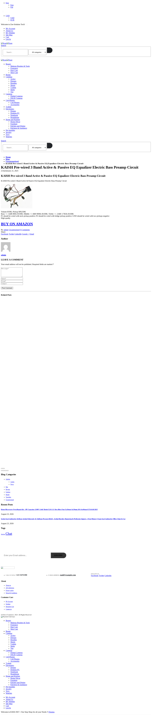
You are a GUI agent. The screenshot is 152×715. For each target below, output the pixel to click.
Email (32, 234)
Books (8, 75)
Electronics (10, 109)
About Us (9, 31)
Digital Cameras (16, 96)
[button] (2, 470)
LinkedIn (18, 234)
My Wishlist (10, 33)
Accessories (14, 105)
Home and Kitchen (13, 120)
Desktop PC (15, 113)
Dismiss (52, 712)
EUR (12, 20)
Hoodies (13, 83)
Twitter (11, 234)
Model (7, 495)
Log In (8, 39)
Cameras (9, 94)
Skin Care (14, 73)
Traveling (8, 497)
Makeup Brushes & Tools (20, 66)
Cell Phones (10, 100)
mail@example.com (68, 575)
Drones (13, 111)
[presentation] (2, 468)
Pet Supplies (10, 130)
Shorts (12, 85)
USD (8, 16)
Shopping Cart (10, 606)
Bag (7, 487)
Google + (25, 234)
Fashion (8, 492)
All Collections (10, 588)
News (12, 484)
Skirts (12, 90)
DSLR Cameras (16, 98)
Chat (9, 533)
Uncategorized (14, 230)
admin (6, 230)
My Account (10, 29)
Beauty (8, 64)
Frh (11, 7)
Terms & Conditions (11, 593)
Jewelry (9, 132)
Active (12, 79)
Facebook (4, 234)
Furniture (13, 124)
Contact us (9, 609)
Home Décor (15, 122)
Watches (9, 137)
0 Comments (25, 230)
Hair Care (14, 70)
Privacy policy (10, 590)
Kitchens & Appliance (18, 128)
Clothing (9, 77)
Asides (12, 482)
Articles (8, 479)
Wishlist (8, 604)
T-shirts (13, 88)
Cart (7, 37)
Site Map (9, 35)
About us (8, 585)
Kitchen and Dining (17, 126)
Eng (7, 3)
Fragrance (14, 68)
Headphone (14, 117)
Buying (8, 489)
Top (11, 92)
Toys (7, 135)
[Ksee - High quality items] (6, 43)
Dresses (13, 81)
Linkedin (108, 576)
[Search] (49, 50)
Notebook (14, 115)
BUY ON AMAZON (17, 224)
